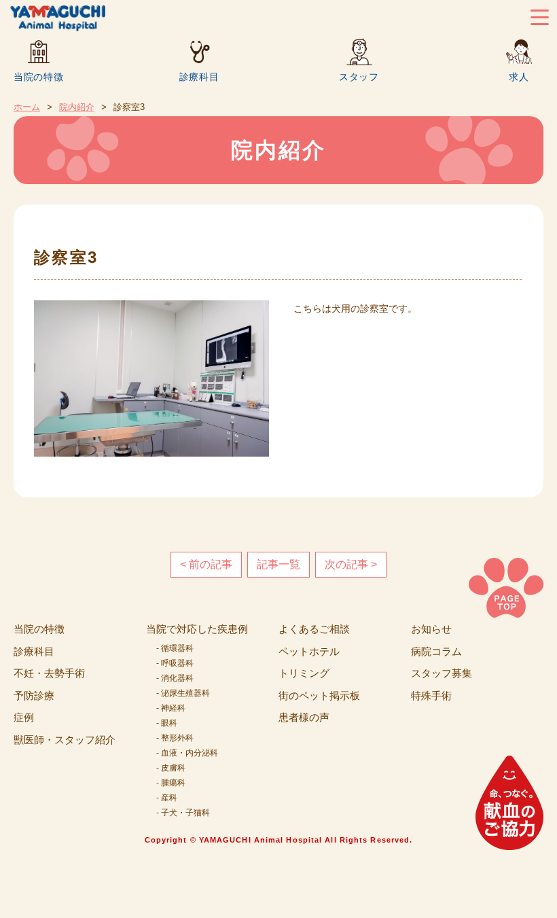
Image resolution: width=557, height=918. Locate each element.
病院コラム (436, 651)
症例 (24, 717)
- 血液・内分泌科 (187, 753)
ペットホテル (309, 651)
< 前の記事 (206, 564)
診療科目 (199, 76)
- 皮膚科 (170, 768)
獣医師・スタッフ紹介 (64, 739)
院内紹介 (76, 107)
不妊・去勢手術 (49, 673)
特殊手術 (431, 695)
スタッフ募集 (441, 673)
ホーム (27, 107)
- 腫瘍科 (170, 783)
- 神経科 (170, 708)
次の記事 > (351, 564)
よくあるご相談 (314, 629)
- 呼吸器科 (175, 663)
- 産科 (166, 797)
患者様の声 (303, 717)
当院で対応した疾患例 (197, 629)
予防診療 (34, 695)
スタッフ (359, 76)
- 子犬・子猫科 (183, 812)
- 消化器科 (175, 678)
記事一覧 (278, 564)
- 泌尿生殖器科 (183, 693)
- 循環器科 (175, 648)
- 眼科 (166, 723)
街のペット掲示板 (319, 695)
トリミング (303, 673)
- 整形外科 (175, 738)
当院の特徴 (39, 76)
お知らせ (431, 629)
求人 (518, 76)
